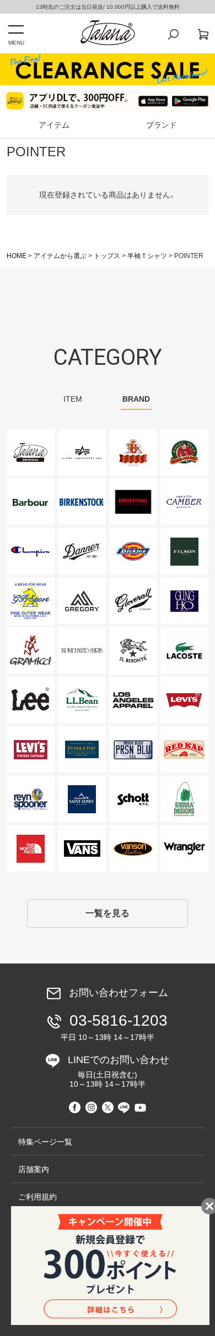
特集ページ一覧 (45, 1141)
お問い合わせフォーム (118, 993)
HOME (16, 256)
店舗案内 (33, 1169)
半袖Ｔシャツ (147, 256)
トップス (107, 256)
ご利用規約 (37, 1196)
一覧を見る (107, 913)
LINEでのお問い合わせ (118, 1071)
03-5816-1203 (114, 1027)
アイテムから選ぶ (60, 256)
